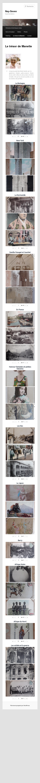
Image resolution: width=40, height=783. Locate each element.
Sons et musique (10, 32)
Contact (29, 35)
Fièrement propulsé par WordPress (20, 705)
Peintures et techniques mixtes (14, 28)
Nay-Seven (11, 11)
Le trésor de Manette (19, 36)
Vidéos (19, 32)
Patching (8, 35)
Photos (25, 32)
